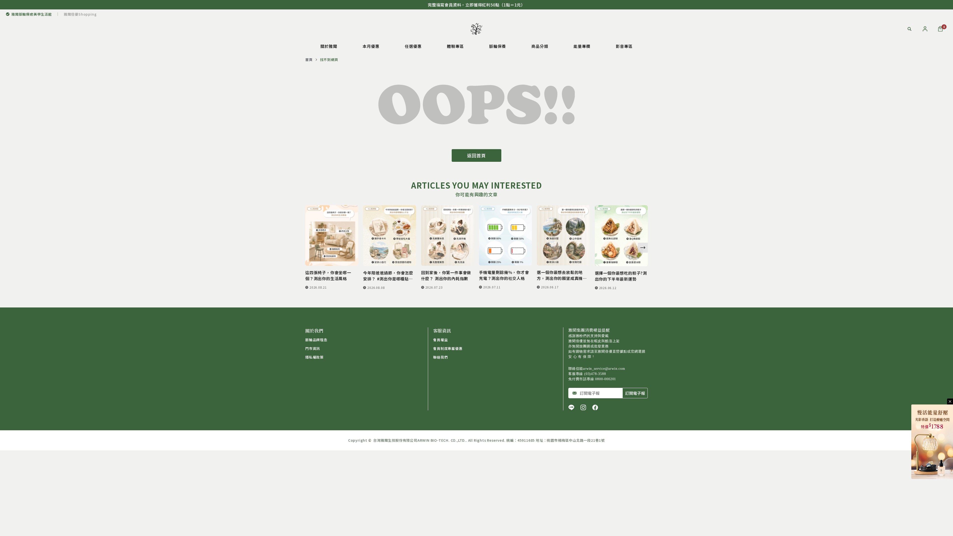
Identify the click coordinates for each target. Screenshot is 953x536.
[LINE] (571, 407)
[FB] (595, 407)
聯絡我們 (440, 357)
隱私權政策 (314, 357)
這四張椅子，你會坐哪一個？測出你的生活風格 (328, 275)
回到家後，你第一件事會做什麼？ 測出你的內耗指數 (446, 275)
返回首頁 (476, 155)
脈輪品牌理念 (316, 339)
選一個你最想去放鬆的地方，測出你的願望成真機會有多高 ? (562, 275)
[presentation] (643, 248)
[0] (940, 29)
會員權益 (440, 339)
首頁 (309, 59)
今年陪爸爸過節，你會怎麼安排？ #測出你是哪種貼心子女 (388, 276)
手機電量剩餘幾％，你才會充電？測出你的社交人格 (504, 275)
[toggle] (950, 401)
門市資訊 (312, 348)
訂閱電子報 (635, 393)
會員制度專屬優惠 (447, 348)
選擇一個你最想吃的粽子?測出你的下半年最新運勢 (621, 276)
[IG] (583, 407)
